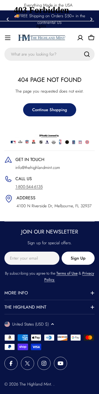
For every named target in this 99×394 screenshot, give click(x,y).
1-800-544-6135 (29, 187)
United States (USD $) (30, 324)
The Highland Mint (35, 384)
